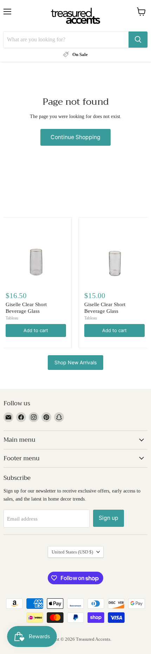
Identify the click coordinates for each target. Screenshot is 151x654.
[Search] (138, 40)
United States (72, 552)
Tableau (12, 318)
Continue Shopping (75, 137)
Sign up (108, 518)
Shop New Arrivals (75, 362)
